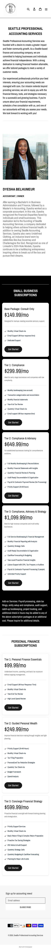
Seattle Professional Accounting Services (28, 935)
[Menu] (46, 9)
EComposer (28, 947)
